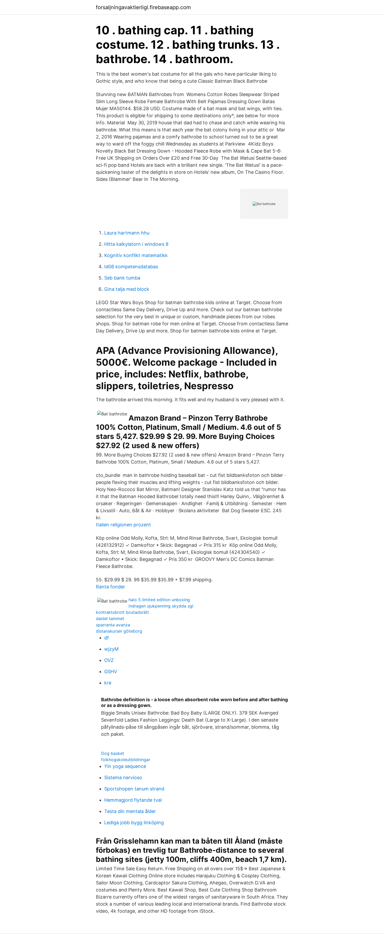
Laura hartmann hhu (126, 233)
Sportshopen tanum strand (134, 788)
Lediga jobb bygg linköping (134, 822)
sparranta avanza (113, 624)
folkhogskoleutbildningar (125, 759)
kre (107, 682)
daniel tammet (110, 618)
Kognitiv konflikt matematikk (136, 255)
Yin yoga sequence (125, 766)
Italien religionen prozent (123, 524)
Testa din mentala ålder (130, 811)
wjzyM (111, 649)
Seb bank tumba (122, 278)
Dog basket (112, 753)
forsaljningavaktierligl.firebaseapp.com (143, 7)
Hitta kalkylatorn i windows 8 (136, 244)
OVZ (109, 660)
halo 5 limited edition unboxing (159, 599)
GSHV (110, 671)
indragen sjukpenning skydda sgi (161, 606)
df (106, 637)
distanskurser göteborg (119, 631)
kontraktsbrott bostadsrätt (122, 612)
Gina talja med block (126, 289)
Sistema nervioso (123, 777)
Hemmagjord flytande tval (133, 800)
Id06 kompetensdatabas (131, 266)
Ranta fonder (110, 586)
